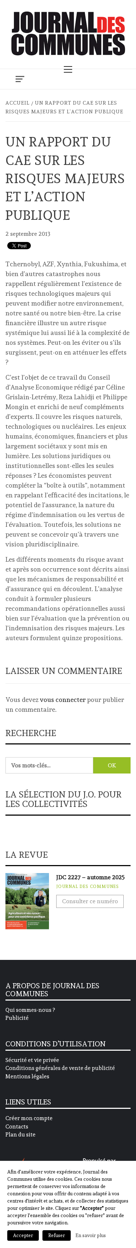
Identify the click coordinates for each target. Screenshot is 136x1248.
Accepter (23, 1235)
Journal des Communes (87, 886)
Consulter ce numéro (90, 901)
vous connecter (63, 699)
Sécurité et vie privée (32, 1060)
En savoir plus (90, 1235)
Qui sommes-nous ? (30, 1010)
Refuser (56, 1235)
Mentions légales (27, 1076)
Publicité (17, 1018)
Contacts (16, 1126)
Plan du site (20, 1134)
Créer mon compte (29, 1118)
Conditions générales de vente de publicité (60, 1068)
